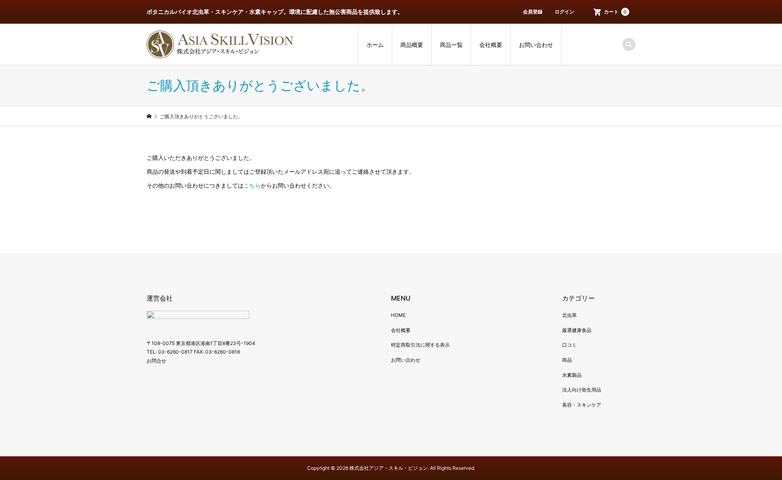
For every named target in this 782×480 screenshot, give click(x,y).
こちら (252, 185)
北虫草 (569, 315)
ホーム (375, 44)
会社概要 (490, 44)
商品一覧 (451, 44)
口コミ (569, 345)
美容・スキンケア (581, 405)
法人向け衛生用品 (581, 390)
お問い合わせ (536, 44)
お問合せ (156, 361)
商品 (567, 360)
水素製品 (572, 375)
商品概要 (411, 44)
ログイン (564, 12)
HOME (398, 315)
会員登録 (533, 12)
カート (615, 12)
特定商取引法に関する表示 (420, 345)
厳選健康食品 (576, 330)
